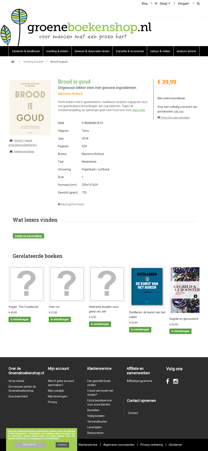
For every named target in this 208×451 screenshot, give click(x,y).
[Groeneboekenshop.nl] (76, 27)
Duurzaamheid (18, 396)
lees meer (139, 110)
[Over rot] (67, 284)
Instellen (62, 444)
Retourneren (95, 433)
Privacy (52, 402)
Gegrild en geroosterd (183, 319)
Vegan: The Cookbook (23, 307)
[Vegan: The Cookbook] (27, 284)
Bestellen (93, 410)
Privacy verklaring (151, 444)
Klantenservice (88, 444)
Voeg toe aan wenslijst (175, 117)
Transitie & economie (130, 51)
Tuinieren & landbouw (26, 51)
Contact (133, 413)
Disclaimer (175, 444)
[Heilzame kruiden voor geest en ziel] (107, 284)
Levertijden (94, 427)
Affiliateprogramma (139, 381)
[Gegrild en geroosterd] (187, 290)
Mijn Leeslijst (56, 390)
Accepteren (29, 444)
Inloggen (183, 3)
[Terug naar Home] (12, 61)
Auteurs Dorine (186, 51)
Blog (144, 3)
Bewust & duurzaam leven (92, 51)
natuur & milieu (160, 51)
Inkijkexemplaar (24, 151)
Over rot (54, 307)
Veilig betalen (96, 415)
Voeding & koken (57, 51)
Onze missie (16, 381)
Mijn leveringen (57, 396)
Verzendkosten (97, 421)
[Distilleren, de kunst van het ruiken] (147, 287)
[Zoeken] (197, 4)
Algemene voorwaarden (118, 444)
